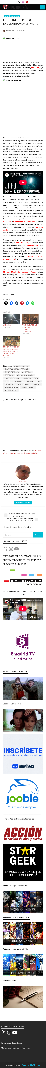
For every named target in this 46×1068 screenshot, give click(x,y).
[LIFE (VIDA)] (11, 319)
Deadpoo (7, 221)
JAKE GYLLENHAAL (12, 378)
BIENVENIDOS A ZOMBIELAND (16, 369)
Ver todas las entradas (23, 502)
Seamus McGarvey (27, 387)
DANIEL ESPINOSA (12, 372)
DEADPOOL (9, 375)
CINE (6, 16)
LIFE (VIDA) (7, 325)
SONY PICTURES (11, 390)
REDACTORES (15, 16)
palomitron (10, 30)
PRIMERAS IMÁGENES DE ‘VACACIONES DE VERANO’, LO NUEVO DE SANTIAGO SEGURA (11, 351)
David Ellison (26, 372)
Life (6, 381)
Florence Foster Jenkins (25, 375)
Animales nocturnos (21, 366)
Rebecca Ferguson (24, 384)
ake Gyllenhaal (22, 242)
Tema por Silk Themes (31, 1065)
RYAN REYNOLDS (11, 387)
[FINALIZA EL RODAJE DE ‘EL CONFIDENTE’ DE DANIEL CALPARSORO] (30, 319)
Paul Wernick (9, 384)
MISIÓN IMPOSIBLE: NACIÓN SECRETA (25, 381)
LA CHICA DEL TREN (30, 378)
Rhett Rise (37, 384)
